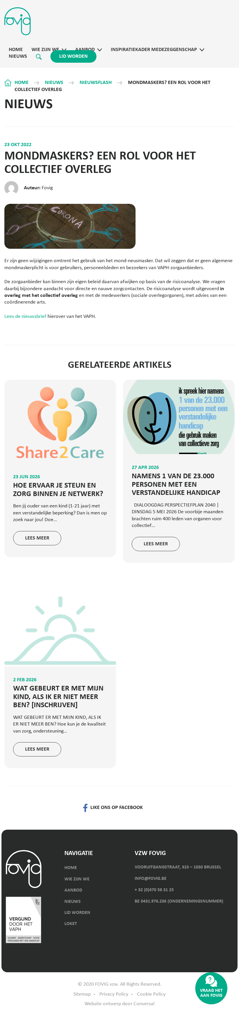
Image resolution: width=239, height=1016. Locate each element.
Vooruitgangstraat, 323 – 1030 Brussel (178, 867)
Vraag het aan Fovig (211, 993)
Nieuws (18, 56)
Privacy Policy (113, 994)
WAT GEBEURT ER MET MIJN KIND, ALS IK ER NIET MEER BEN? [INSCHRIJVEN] (58, 697)
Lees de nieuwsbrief (25, 316)
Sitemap (82, 994)
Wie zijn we (45, 49)
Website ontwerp (103, 1004)
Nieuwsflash (96, 82)
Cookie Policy (151, 994)
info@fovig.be (150, 878)
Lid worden (73, 56)
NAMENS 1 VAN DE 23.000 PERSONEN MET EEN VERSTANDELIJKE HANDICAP (176, 484)
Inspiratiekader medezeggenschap (154, 49)
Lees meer (37, 538)
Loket (70, 924)
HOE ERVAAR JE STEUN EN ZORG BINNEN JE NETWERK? (58, 490)
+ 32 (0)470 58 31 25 (154, 890)
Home (16, 49)
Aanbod (85, 49)
